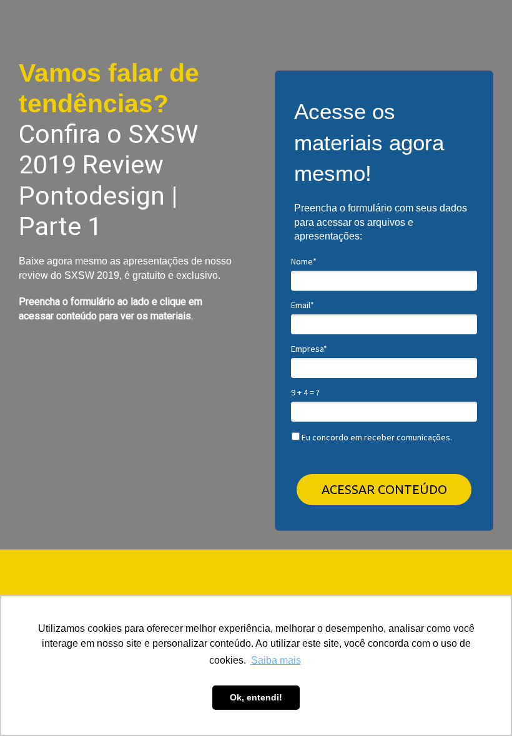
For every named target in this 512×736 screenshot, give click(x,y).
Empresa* (309, 349)
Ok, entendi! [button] (256, 697)
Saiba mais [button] (276, 660)
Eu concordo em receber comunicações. (376, 437)
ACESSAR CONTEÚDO (384, 489)
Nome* (304, 261)
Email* (302, 305)
